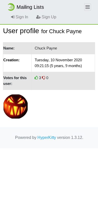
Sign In (21, 17)
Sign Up (48, 17)
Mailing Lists (30, 7)
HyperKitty (46, 137)
